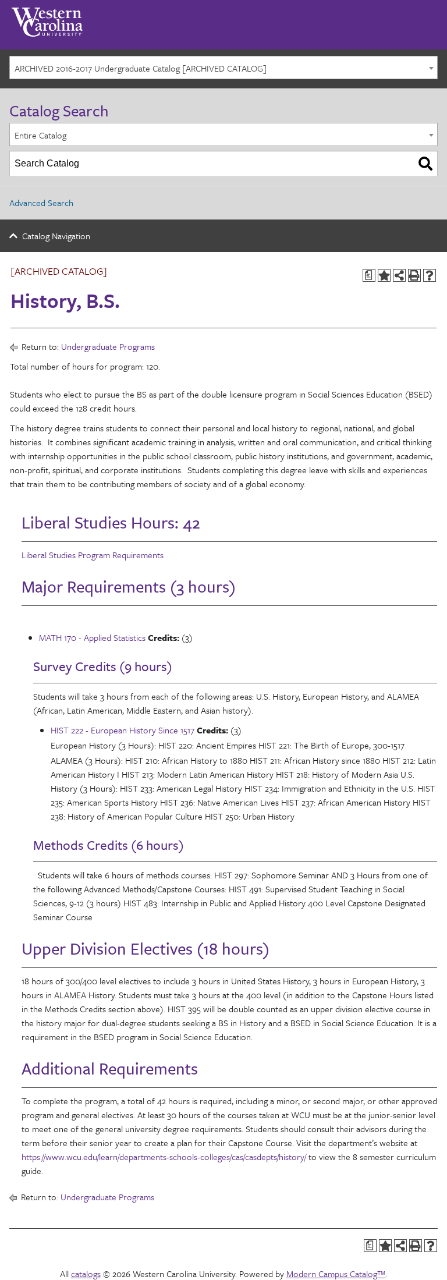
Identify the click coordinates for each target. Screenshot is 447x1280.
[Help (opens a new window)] (429, 275)
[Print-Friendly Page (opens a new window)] (414, 275)
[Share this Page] (399, 275)
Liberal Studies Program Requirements (93, 554)
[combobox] (223, 67)
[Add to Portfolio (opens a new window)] (384, 275)
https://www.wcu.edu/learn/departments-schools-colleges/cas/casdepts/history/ (165, 1156)
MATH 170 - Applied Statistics (92, 637)
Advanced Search (41, 202)
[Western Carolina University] (47, 18)
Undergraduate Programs (108, 346)
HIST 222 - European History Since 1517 (122, 730)
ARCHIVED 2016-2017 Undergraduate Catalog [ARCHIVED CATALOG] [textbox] (141, 68)
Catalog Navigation (56, 235)
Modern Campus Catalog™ (336, 1273)
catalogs (86, 1273)
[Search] (425, 163)
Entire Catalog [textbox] (40, 135)
